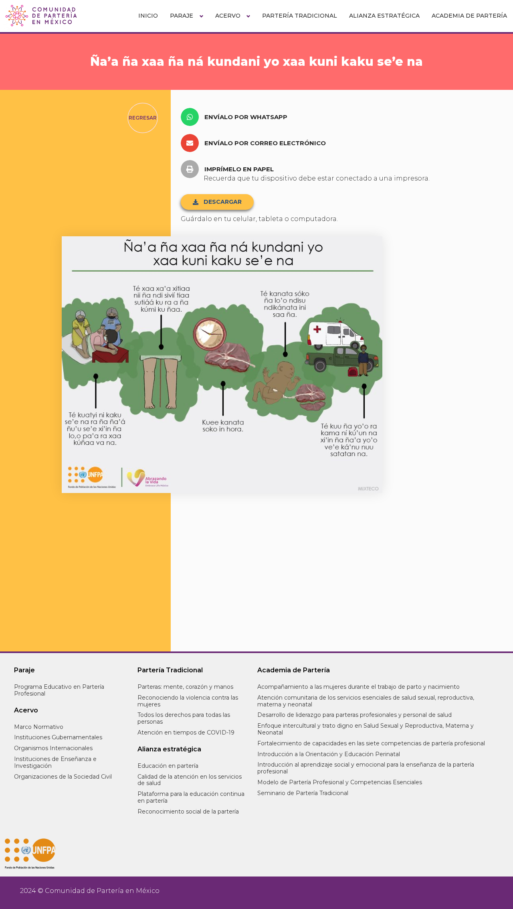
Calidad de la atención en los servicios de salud (189, 780)
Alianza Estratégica (384, 15)
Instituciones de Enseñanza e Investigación (55, 762)
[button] (237, 117)
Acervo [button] (227, 15)
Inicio (148, 15)
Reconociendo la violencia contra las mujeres (187, 701)
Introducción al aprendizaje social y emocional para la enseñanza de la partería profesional (365, 768)
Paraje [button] (181, 15)
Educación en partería (167, 765)
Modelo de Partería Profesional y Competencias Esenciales (339, 782)
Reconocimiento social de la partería (188, 811)
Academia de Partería (469, 15)
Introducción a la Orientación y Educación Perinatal (328, 754)
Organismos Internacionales (53, 748)
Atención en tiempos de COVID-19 (185, 732)
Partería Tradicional (299, 15)
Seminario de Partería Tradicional (302, 793)
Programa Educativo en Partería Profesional (59, 690)
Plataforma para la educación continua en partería (190, 797)
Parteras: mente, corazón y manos (185, 686)
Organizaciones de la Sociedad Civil (63, 776)
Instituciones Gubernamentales (58, 737)
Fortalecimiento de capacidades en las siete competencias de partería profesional (371, 743)
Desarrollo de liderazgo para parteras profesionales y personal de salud (354, 714)
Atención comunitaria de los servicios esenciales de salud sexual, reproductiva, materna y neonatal (365, 701)
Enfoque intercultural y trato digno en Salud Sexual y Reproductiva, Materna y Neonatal (365, 729)
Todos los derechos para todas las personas (183, 718)
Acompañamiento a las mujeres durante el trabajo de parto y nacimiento (358, 686)
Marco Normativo (38, 726)
